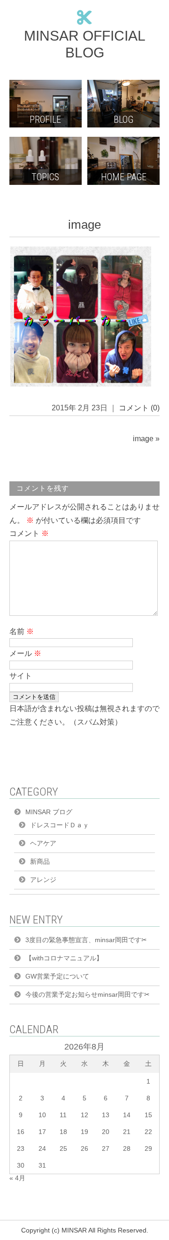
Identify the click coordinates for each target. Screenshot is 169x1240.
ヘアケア (43, 843)
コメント (29, 533)
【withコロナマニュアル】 (64, 958)
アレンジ (43, 879)
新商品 (40, 861)
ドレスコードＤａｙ (59, 825)
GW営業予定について (57, 976)
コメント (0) (139, 408)
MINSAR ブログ (48, 812)
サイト (20, 676)
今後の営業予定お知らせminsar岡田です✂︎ (87, 994)
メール (25, 653)
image (143, 439)
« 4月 (17, 1178)
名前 (21, 631)
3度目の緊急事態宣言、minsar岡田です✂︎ (86, 940)
